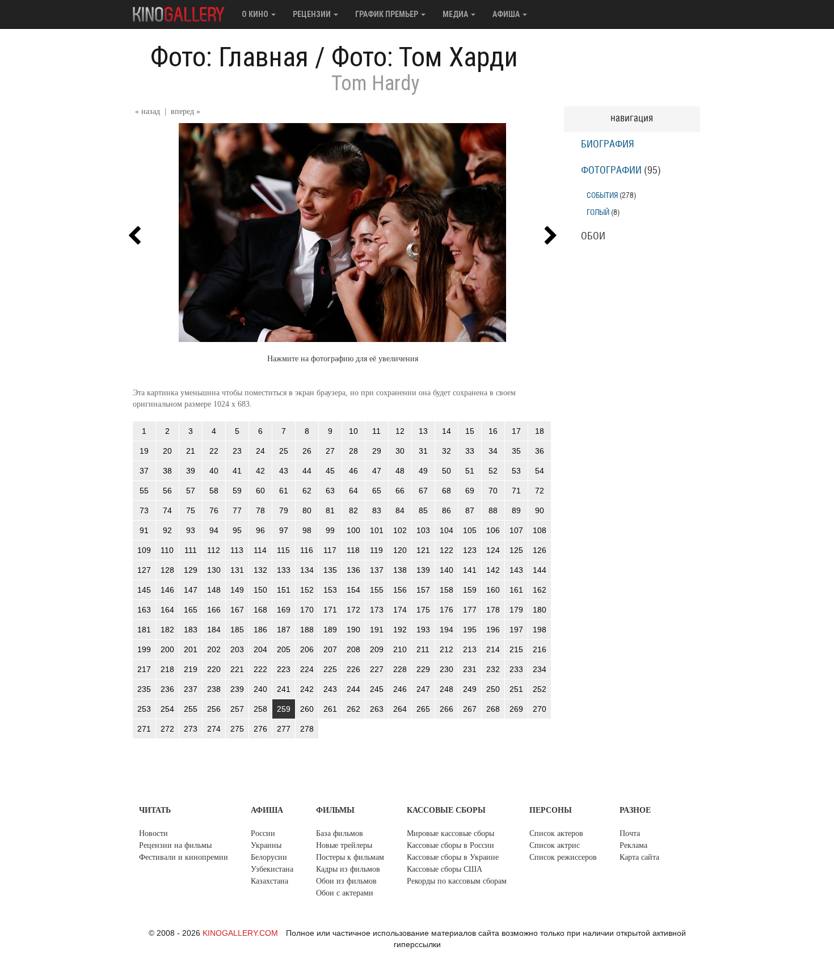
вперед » (185, 111)
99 (330, 530)
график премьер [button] (387, 14)
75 (190, 510)
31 (423, 450)
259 (283, 708)
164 (167, 609)
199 (144, 649)
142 (493, 570)
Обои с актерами (344, 893)
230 (446, 669)
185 (237, 629)
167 (237, 609)
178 (493, 609)
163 (144, 609)
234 (539, 669)
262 (353, 708)
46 (353, 470)
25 (283, 450)
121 (423, 550)
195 (470, 629)
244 (353, 689)
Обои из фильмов (346, 881)
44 (306, 470)
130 (214, 570)
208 (353, 649)
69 (469, 490)
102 (400, 530)
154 (353, 589)
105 (470, 530)
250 (493, 689)
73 (144, 510)
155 (377, 589)
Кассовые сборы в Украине (453, 857)
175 (423, 609)
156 (400, 589)
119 (376, 550)
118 (353, 550)
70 (493, 490)
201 (190, 649)
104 (446, 530)
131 (237, 570)
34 (493, 450)
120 (400, 550)
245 (377, 689)
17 (516, 431)
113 (236, 550)
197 (516, 629)
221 (237, 669)
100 (353, 530)
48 (400, 470)
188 (307, 629)
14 (446, 431)
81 (330, 510)
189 (330, 629)
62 (306, 490)
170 (307, 609)
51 (469, 470)
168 (260, 609)
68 (446, 490)
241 (283, 689)
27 (330, 450)
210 (400, 649)
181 (144, 629)
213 (470, 649)
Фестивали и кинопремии (183, 857)
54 (539, 470)
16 (493, 431)
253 (144, 708)
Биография (607, 144)
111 (190, 550)
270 (539, 708)
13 (423, 431)
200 (167, 649)
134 (307, 570)
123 (470, 550)
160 (493, 589)
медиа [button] (456, 14)
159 (470, 589)
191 (377, 629)
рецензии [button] (312, 14)
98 (306, 530)
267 (470, 708)
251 (516, 689)
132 (260, 570)
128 (167, 570)
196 (493, 629)
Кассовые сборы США (444, 869)
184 (214, 629)
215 (516, 649)
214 (493, 649)
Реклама (633, 845)
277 (283, 728)
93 (190, 530)
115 (283, 550)
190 (353, 629)
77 (237, 510)
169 (283, 609)
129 (190, 570)
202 (214, 649)
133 (283, 570)
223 (283, 669)
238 (214, 689)
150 (260, 589)
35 (516, 450)
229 (423, 669)
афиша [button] (506, 14)
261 (330, 708)
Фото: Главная (229, 57)
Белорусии (269, 857)
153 (330, 589)
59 (237, 490)
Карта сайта (639, 857)
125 (516, 550)
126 (539, 550)
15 (469, 431)
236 (167, 689)
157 (423, 589)
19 (144, 450)
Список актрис (554, 845)
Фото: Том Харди (424, 57)
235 (144, 689)
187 (283, 629)
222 (260, 669)
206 (307, 649)
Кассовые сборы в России (450, 845)
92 (167, 530)
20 (167, 450)
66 (400, 490)
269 (516, 708)
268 (493, 708)
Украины (266, 845)
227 (377, 669)
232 (493, 669)
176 (446, 609)
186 (260, 629)
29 (376, 450)
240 (260, 689)
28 (353, 450)
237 (190, 689)
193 (423, 629)
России (263, 833)
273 (190, 728)
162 (539, 589)
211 (422, 649)
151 (283, 589)
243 (330, 689)
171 (330, 609)
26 (306, 450)
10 (353, 431)
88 (493, 510)
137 (377, 570)
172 (353, 609)
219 (190, 669)
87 (469, 510)
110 (167, 550)
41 (237, 470)
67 (423, 490)
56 (167, 490)
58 (213, 490)
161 (516, 589)
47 (376, 470)
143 (516, 570)
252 (539, 689)
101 (377, 530)
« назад (147, 111)
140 (446, 570)
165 (190, 609)
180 (539, 609)
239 (237, 689)
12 (400, 431)
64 (353, 490)
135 (330, 570)
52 (493, 470)
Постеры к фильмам (350, 857)
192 (400, 629)
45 (330, 470)
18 (539, 431)
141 (470, 570)
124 (493, 550)
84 (400, 510)
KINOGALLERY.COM (240, 933)
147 (190, 589)
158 (446, 589)
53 (516, 470)
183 (190, 629)
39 (190, 470)
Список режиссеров (563, 857)
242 (307, 689)
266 (446, 708)
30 (400, 450)
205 (283, 649)
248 (446, 689)
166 (214, 609)
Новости (153, 833)
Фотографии (611, 170)
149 (237, 589)
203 (237, 649)
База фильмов (339, 833)
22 (213, 450)
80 (306, 510)
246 (400, 689)
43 (283, 470)
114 (260, 550)
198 (539, 629)
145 (144, 589)
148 (214, 589)
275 (237, 728)
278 (307, 728)
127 (144, 570)
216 (539, 649)
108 (539, 530)
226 (353, 669)
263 (377, 708)
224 (307, 669)
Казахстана (269, 881)
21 (190, 450)
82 (353, 510)
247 (423, 689)
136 (353, 570)
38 (167, 470)
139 (423, 570)
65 (376, 490)
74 (167, 510)
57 (190, 490)
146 (167, 589)
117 (329, 550)
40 (213, 470)
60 (260, 490)
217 (144, 669)
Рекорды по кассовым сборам (457, 881)
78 (260, 510)
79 (283, 510)
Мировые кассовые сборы (450, 833)
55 (144, 490)
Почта (630, 833)
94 (213, 530)
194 (446, 629)
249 (470, 689)
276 (260, 728)
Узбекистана (272, 869)
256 (214, 708)
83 (376, 510)
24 (260, 450)
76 (213, 510)
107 (516, 530)
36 (539, 450)
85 (423, 510)
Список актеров (556, 833)
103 (423, 530)
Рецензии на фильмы (175, 845)
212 (446, 649)
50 (446, 470)
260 (307, 708)
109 (144, 550)
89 (516, 510)
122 (446, 550)
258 (260, 708)
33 (469, 450)
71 (516, 490)
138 (400, 570)
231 (470, 669)
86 (446, 510)
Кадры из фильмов (348, 869)
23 (237, 450)
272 (167, 728)
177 (470, 609)
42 (260, 470)
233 (516, 669)
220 (214, 669)
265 (423, 708)
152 (307, 589)
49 (423, 470)
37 (144, 470)
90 (539, 510)
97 (283, 530)
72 (539, 490)
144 (539, 570)
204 (260, 649)
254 (167, 708)
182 (167, 629)
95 (237, 530)
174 (400, 609)
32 (446, 450)
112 (213, 550)
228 (400, 669)
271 (144, 728)
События (602, 195)
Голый (598, 212)
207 (330, 649)
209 (377, 649)
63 (330, 490)
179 (516, 609)
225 (330, 669)
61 (283, 490)
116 (306, 550)
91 (144, 530)
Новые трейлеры (344, 845)
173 (377, 609)
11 (376, 431)
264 (400, 708)
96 (260, 530)
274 (214, 728)
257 (237, 708)
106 (493, 530)
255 (190, 708)
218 (167, 669)
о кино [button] (256, 14)
